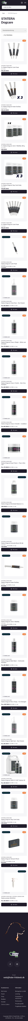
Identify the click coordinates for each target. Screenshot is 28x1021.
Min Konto (4, 991)
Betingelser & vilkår (20, 991)
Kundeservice (5, 987)
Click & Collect (5, 1004)
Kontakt (3, 1001)
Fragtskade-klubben (20, 1006)
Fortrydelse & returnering (19, 997)
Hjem (3, 13)
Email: (14, 975)
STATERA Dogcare (6, 65)
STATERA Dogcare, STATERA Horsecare (12, 896)
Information (18, 987)
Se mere (15, 309)
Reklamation (18, 1001)
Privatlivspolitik (19, 1003)
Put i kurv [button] (15, 73)
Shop (2, 996)
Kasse (3, 994)
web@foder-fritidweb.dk (14, 977)
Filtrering (8, 35)
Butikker (3, 999)
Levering (17, 994)
